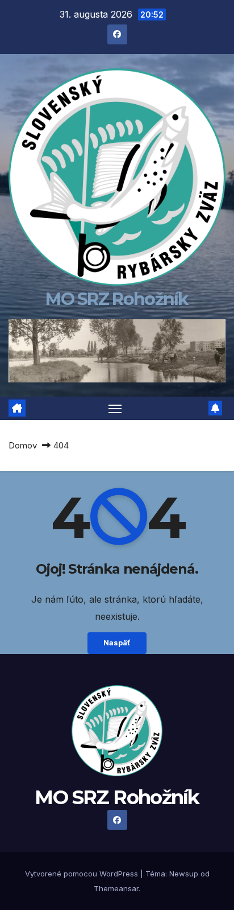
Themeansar (116, 888)
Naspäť (117, 643)
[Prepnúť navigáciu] (115, 409)
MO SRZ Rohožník (117, 299)
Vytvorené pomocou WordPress (82, 873)
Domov (23, 445)
